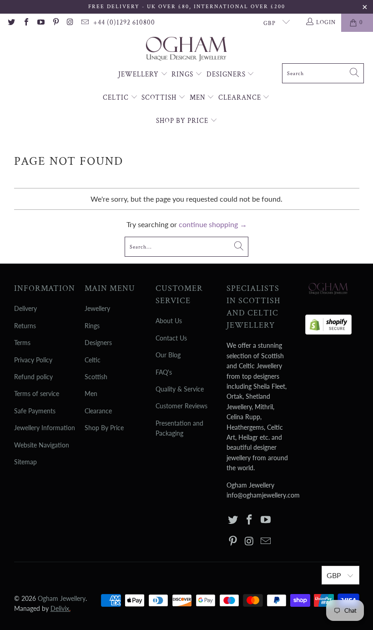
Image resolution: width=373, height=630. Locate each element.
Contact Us (171, 338)
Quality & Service (180, 389)
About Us (169, 321)
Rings (183, 74)
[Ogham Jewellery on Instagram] (70, 22)
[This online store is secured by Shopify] (328, 322)
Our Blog (168, 355)
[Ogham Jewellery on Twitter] (11, 22)
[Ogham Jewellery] (186, 49)
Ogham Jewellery (62, 598)
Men (198, 97)
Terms (22, 342)
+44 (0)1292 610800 (124, 22)
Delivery (25, 308)
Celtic (117, 97)
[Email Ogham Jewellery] (85, 22)
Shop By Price (183, 121)
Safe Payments (34, 411)
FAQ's (164, 372)
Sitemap (25, 462)
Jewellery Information (44, 428)
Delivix (60, 608)
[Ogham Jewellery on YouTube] (40, 22)
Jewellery (139, 74)
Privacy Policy (33, 360)
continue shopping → (213, 224)
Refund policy (33, 377)
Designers (227, 74)
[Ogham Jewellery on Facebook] (25, 22)
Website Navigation (41, 445)
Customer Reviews (181, 406)
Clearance (240, 97)
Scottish (159, 97)
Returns (25, 326)
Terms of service (36, 393)
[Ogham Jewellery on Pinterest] (55, 22)
